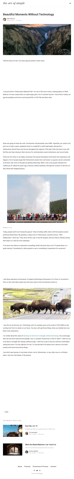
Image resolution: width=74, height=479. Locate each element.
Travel (6, 412)
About (20, 466)
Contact (53, 466)
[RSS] (40, 471)
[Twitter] (37, 471)
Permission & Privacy (40, 466)
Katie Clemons (11, 18)
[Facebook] (34, 471)
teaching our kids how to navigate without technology (41, 336)
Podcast (27, 466)
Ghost (41, 473)
